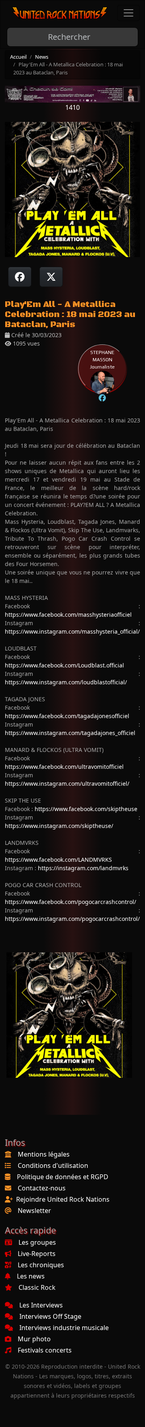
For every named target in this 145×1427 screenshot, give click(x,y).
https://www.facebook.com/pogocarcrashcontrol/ (70, 902)
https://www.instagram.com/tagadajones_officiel (70, 733)
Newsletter (34, 1210)
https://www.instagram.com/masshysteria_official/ (72, 631)
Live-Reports (37, 1253)
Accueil (18, 56)
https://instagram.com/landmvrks (83, 868)
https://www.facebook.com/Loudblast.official (64, 665)
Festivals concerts (45, 1350)
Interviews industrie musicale (64, 1327)
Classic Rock (37, 1287)
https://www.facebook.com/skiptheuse (86, 809)
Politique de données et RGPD (62, 1176)
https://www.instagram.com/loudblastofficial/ (66, 682)
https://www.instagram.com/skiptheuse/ (59, 826)
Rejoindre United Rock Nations (63, 1199)
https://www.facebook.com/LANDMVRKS (58, 859)
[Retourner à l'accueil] (60, 13)
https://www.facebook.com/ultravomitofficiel (64, 766)
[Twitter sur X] (51, 277)
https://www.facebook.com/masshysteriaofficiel (68, 614)
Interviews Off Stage (50, 1316)
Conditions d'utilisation (53, 1165)
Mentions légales (44, 1154)
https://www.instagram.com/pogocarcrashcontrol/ (72, 919)
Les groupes (37, 1242)
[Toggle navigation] (128, 13)
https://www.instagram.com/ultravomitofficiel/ (67, 783)
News (41, 56)
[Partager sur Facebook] (19, 277)
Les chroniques (41, 1264)
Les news (31, 1276)
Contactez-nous (42, 1188)
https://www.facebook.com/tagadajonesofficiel (67, 716)
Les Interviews (41, 1305)
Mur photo (34, 1338)
